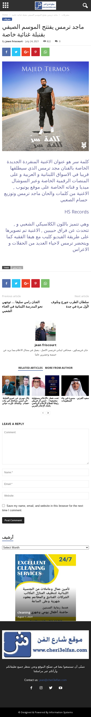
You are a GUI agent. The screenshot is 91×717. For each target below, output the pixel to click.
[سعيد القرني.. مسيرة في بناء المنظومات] (75, 385)
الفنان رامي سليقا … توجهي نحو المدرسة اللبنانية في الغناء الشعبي (22, 306)
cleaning (23, 612)
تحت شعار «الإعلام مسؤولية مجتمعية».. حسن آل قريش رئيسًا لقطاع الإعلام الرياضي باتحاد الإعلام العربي (45, 401)
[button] (84, 5)
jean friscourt (14, 41)
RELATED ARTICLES (30, 368)
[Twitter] (51, 688)
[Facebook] (31, 688)
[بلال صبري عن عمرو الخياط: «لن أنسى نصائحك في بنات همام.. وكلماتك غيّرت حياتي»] (16, 385)
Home (5, 14)
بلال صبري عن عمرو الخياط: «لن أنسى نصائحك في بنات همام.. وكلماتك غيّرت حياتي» (15, 400)
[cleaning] (45, 589)
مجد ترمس (17, 267)
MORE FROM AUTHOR (59, 368)
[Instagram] (41, 688)
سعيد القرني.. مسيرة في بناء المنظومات (75, 399)
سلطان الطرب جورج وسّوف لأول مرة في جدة (70, 304)
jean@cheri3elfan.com (53, 680)
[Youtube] (60, 688)
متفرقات (65, 14)
